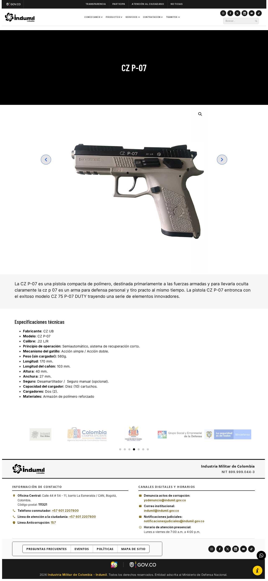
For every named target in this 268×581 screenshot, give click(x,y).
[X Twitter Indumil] (237, 13)
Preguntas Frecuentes (46, 549)
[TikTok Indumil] (259, 13)
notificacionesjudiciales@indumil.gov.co (174, 521)
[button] (200, 114)
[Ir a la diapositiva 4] (134, 449)
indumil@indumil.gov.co (161, 510)
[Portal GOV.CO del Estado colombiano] (142, 565)
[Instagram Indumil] (223, 13)
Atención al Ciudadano (148, 4)
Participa (118, 4)
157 (53, 522)
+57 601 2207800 (65, 510)
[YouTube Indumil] (252, 13)
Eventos (82, 549)
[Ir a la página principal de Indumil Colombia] (28, 469)
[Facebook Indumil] (230, 13)
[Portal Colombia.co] (114, 565)
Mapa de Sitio (133, 549)
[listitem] (211, 549)
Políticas (105, 549)
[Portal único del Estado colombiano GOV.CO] (14, 4)
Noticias (177, 4)
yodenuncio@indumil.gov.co (165, 500)
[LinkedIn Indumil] (244, 13)
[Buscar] (256, 21)
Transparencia (95, 4)
